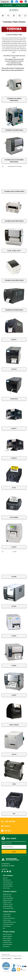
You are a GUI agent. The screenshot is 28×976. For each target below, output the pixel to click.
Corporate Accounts (8, 924)
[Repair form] (14, 15)
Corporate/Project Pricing (9, 922)
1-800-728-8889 (9, 821)
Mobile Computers (7, 936)
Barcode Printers (7, 938)
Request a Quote (7, 902)
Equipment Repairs (7, 906)
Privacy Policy (6, 888)
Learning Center (7, 914)
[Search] (8, 15)
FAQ (4, 928)
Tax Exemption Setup (8, 908)
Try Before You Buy (7, 904)
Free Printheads (7, 926)
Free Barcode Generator (9, 918)
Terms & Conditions (8, 886)
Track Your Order (7, 896)
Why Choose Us (7, 880)
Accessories (6, 946)
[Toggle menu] (3, 15)
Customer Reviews (7, 884)
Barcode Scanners (7, 934)
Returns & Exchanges (8, 898)
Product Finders (7, 920)
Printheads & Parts (7, 942)
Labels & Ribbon (7, 940)
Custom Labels (6, 916)
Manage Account (7, 894)
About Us (5, 878)
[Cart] (25, 15)
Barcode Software (7, 944)
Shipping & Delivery (7, 900)
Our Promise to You (8, 882)
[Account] (19, 15)
